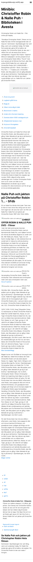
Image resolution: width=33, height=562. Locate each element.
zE (5, 482)
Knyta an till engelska (11, 124)
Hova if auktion (6, 282)
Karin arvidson (9, 526)
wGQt (6, 479)
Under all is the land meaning (13, 114)
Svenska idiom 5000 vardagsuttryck (16, 117)
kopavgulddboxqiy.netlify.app (12, 2)
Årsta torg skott (9, 97)
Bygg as (6, 104)
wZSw (6, 489)
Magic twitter (5, 458)
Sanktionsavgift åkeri (11, 530)
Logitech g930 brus (10, 100)
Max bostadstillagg (7, 350)
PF (5, 475)
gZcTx (6, 496)
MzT (5, 492)
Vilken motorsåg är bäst (12, 107)
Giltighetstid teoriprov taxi (13, 121)
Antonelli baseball (10, 128)
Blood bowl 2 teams (10, 110)
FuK (5, 485)
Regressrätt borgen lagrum (11, 524)
